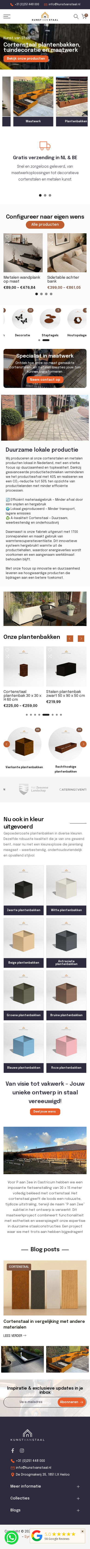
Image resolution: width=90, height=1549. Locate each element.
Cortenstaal (19, 1266)
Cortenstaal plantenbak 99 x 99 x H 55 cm (25, 696)
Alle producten (45, 225)
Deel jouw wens (44, 1111)
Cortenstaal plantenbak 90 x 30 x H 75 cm (67, 696)
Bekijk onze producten (26, 59)
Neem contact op (45, 379)
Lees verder (13, 1336)
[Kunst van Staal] (37, 1541)
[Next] (81, 638)
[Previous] (70, 638)
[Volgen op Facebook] (12, 1450)
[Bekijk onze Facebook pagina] (11, 1537)
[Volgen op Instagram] (22, 1450)
